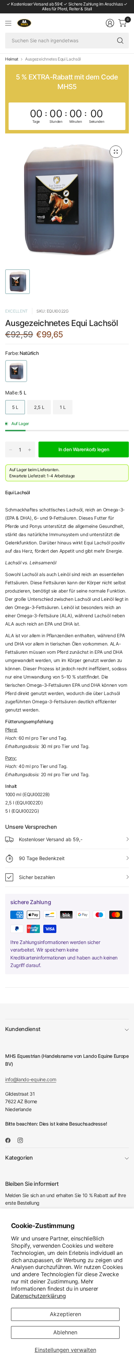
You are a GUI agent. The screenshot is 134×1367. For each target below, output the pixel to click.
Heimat (11, 59)
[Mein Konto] (110, 23)
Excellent (16, 311)
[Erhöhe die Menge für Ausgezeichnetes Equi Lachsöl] (29, 450)
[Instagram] (23, 1140)
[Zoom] (116, 151)
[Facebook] (10, 1140)
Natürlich (16, 371)
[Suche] (120, 40)
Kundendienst (23, 1029)
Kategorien (19, 1157)
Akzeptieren (65, 1314)
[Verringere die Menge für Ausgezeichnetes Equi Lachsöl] (10, 450)
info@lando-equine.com (30, 1079)
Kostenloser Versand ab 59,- (50, 839)
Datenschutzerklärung (38, 1295)
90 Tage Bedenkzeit (42, 858)
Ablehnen (65, 1332)
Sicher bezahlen (37, 877)
